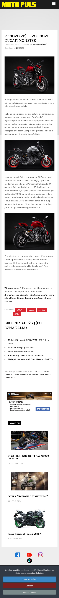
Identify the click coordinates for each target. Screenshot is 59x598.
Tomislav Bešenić (39, 44)
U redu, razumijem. (29, 579)
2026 (17, 314)
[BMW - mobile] (29, 411)
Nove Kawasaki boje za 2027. (22, 351)
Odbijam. (29, 585)
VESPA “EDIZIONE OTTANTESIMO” (28, 496)
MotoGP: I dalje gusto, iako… (22, 347)
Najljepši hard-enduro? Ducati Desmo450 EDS (30, 359)
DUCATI (20, 310)
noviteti (41, 310)
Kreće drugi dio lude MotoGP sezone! (26, 355)
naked (31, 310)
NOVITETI (19, 48)
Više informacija (29, 592)
